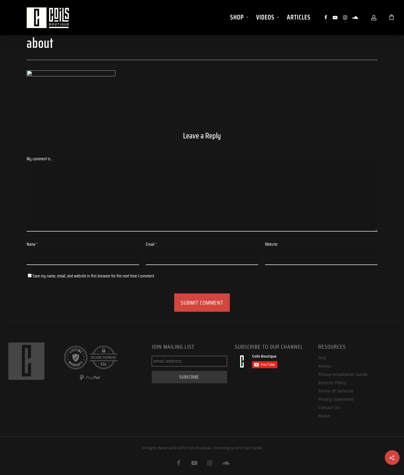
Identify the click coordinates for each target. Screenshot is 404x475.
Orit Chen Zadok (248, 447)
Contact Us (329, 407)
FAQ (322, 358)
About (324, 416)
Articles (299, 17)
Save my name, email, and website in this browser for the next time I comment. (94, 275)
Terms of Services (335, 391)
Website (271, 244)
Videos (265, 17)
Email (151, 244)
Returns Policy (332, 382)
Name (32, 244)
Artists (324, 366)
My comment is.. (39, 158)
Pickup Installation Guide (343, 374)
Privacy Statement (336, 399)
